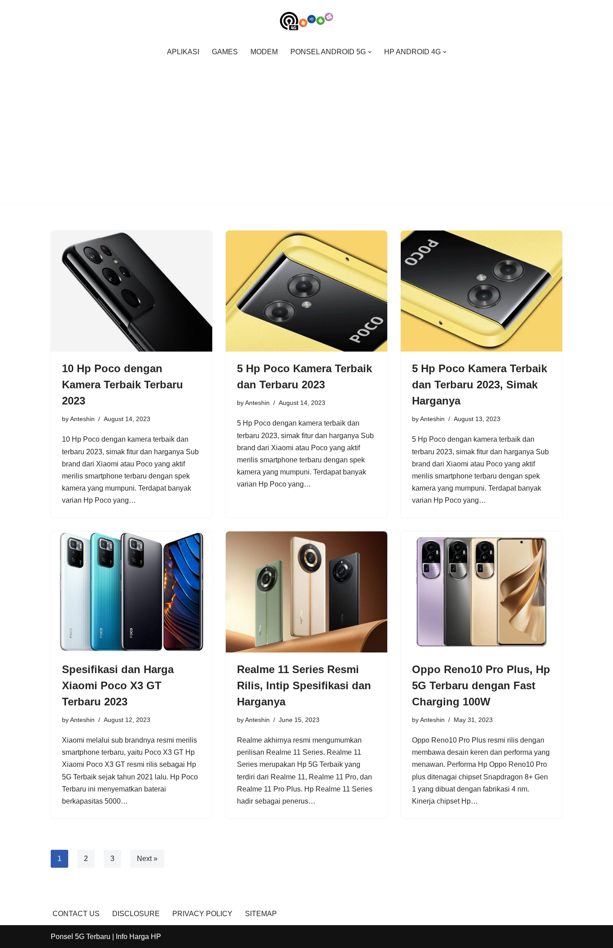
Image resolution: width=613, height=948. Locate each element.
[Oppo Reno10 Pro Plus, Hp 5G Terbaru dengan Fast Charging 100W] (481, 591)
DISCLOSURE (136, 914)
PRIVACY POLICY (202, 914)
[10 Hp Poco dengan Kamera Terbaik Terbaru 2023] (131, 291)
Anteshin (82, 418)
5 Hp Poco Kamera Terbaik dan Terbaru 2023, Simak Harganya (479, 384)
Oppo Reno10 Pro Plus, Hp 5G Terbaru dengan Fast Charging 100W (481, 685)
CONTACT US (76, 914)
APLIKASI (183, 52)
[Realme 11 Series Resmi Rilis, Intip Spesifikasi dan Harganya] (306, 591)
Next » (147, 858)
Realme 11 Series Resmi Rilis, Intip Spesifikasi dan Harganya (304, 685)
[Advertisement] (306, 128)
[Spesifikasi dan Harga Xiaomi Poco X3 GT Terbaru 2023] (131, 591)
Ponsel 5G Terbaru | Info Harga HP (106, 936)
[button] (370, 52)
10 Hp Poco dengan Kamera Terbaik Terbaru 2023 (122, 384)
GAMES (225, 52)
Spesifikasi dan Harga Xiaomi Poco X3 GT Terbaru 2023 (118, 685)
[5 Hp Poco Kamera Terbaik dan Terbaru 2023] (306, 291)
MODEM (264, 52)
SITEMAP (261, 914)
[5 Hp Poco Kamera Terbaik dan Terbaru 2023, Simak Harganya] (481, 291)
